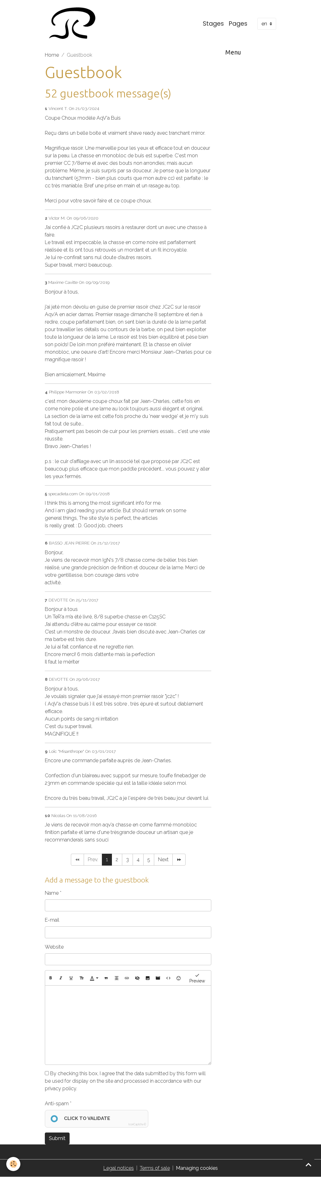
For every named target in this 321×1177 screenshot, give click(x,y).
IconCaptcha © (137, 1124)
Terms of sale (155, 1168)
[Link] (127, 978)
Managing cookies (197, 1168)
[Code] (168, 978)
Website (54, 947)
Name (52, 893)
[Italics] (60, 978)
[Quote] (106, 978)
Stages (213, 23)
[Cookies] (13, 1164)
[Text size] (81, 978)
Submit (57, 1138)
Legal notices (118, 1168)
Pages (238, 23)
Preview (197, 980)
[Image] (147, 978)
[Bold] (50, 978)
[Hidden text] (137, 978)
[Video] (158, 978)
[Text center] (116, 978)
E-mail (52, 920)
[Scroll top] (308, 1164)
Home (52, 55)
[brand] (73, 24)
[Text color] (94, 978)
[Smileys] (178, 978)
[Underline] (71, 978)
